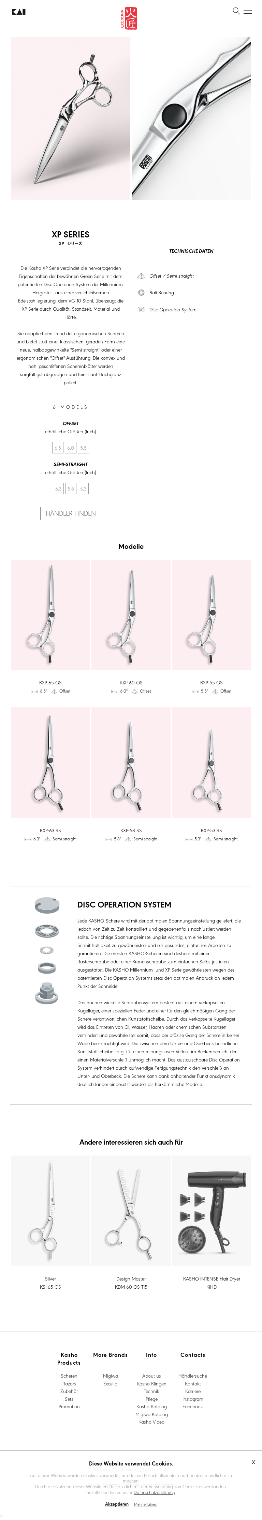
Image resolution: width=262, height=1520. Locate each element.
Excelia (110, 1383)
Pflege (152, 1398)
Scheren (69, 1375)
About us (151, 1375)
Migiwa (110, 1375)
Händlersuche (192, 1375)
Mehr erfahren (145, 1504)
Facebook (193, 1406)
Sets (69, 1398)
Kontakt (193, 1383)
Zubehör (69, 1390)
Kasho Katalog (151, 1406)
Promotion (69, 1406)
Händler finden (71, 513)
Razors (69, 1383)
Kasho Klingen (151, 1383)
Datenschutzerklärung (154, 1492)
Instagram (193, 1398)
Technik (151, 1390)
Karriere (193, 1390)
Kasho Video (151, 1421)
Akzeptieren (117, 1504)
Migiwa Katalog (151, 1414)
